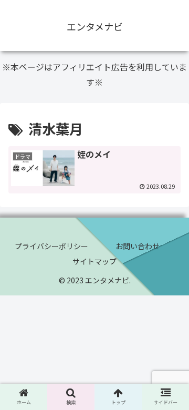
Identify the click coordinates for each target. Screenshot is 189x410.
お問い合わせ (138, 246)
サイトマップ (94, 261)
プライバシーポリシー (51, 246)
